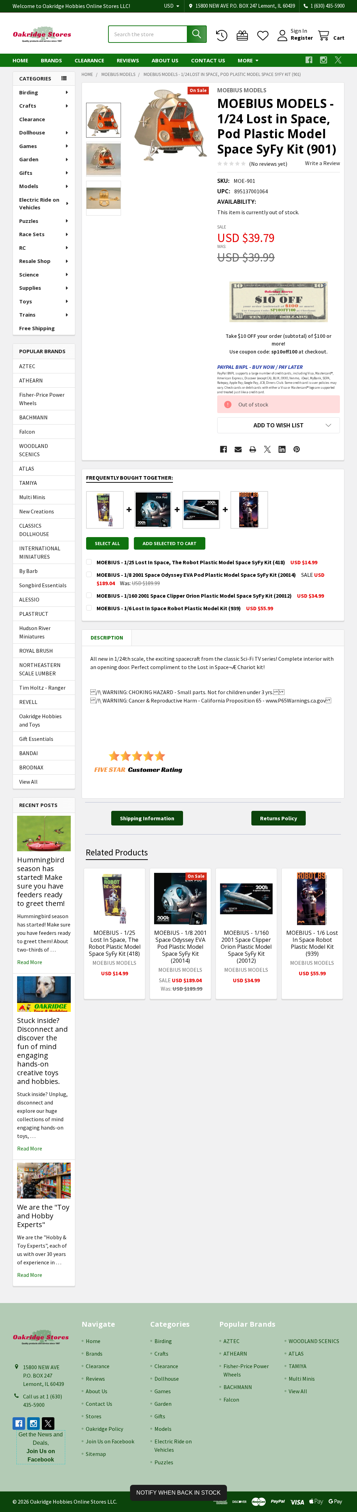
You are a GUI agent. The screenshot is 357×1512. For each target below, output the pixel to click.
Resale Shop (35, 260)
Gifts (25, 172)
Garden (28, 159)
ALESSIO (29, 599)
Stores (93, 1416)
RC (22, 247)
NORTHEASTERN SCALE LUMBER (40, 669)
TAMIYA (28, 482)
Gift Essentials (36, 738)
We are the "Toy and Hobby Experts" (43, 1215)
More (245, 60)
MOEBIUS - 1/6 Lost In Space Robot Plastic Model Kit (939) (312, 943)
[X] (338, 60)
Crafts (27, 105)
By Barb (28, 570)
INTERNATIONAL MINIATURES (39, 552)
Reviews (128, 60)
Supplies (30, 287)
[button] (278, 425)
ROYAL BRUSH (36, 650)
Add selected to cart (170, 543)
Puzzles (28, 220)
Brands (51, 60)
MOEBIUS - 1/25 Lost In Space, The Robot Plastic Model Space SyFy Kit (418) (114, 943)
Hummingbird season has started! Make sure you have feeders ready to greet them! (41, 881)
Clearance (89, 60)
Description (107, 637)
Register (302, 37)
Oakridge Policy (104, 1428)
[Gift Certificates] (244, 35)
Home (20, 60)
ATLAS (26, 468)
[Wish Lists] (264, 35)
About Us (165, 60)
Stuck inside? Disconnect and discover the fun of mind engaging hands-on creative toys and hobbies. (42, 1051)
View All (28, 781)
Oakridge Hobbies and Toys (40, 720)
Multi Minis (32, 497)
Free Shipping (37, 328)
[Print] (252, 449)
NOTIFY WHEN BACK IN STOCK (178, 1493)
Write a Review (322, 163)
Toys (25, 301)
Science (29, 274)
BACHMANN (33, 417)
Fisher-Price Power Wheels (41, 398)
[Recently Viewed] (223, 35)
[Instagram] (323, 60)
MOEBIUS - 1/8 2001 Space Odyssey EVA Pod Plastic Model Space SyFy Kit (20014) (180, 946)
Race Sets (32, 234)
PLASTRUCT (33, 613)
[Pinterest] (296, 449)
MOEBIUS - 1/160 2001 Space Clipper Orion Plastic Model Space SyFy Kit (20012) (246, 946)
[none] (170, 125)
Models (28, 186)
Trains (27, 314)
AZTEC (27, 366)
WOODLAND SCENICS (33, 450)
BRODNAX (31, 767)
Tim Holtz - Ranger (42, 687)
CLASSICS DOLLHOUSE (34, 529)
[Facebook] (309, 60)
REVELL (28, 701)
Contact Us (208, 60)
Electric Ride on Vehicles (39, 203)
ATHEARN (31, 380)
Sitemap (96, 1453)
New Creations (36, 511)
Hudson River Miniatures (35, 632)
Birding (28, 92)
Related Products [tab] (117, 852)
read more (29, 962)
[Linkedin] (282, 449)
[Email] (238, 449)
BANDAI (28, 753)
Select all (107, 543)
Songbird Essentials (43, 585)
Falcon (27, 431)
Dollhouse (32, 132)
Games (28, 145)
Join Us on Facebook (110, 1441)
